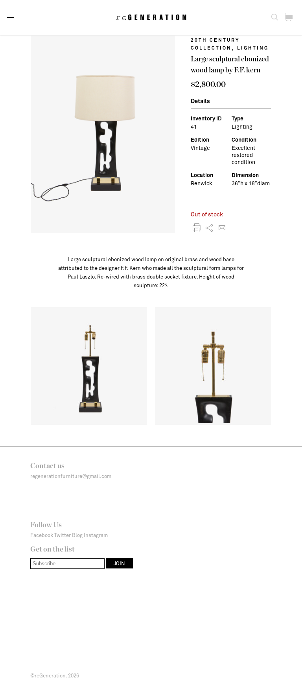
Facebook (41, 535)
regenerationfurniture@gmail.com (70, 476)
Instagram (96, 535)
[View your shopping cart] (289, 17)
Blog (77, 535)
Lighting (253, 47)
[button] (10, 17)
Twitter (62, 535)
